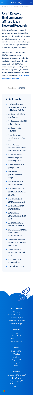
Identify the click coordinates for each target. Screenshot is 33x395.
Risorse (16, 348)
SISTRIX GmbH (16, 308)
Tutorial (16, 366)
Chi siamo (16, 312)
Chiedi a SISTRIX (16, 351)
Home (4, 6)
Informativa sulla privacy (17, 321)
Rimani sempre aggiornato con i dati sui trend (17, 215)
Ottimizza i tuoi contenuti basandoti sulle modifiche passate (17, 232)
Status (16, 387)
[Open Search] (31, 2)
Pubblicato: (12, 88)
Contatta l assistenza (16, 384)
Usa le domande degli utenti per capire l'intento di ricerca (17, 191)
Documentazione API (16, 381)
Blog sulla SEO (16, 360)
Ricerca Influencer (16, 342)
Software (16, 329)
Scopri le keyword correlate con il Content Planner (16, 138)
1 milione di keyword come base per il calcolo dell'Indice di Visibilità (17, 107)
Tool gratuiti (16, 363)
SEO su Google (16, 336)
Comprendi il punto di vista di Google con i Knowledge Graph (16, 158)
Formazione (16, 318)
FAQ (8, 6)
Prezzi (17, 333)
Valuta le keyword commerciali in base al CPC (16, 252)
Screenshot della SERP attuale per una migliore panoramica (17, 242)
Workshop (16, 354)
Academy (16, 357)
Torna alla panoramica (16, 266)
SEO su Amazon (16, 339)
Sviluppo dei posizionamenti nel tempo (15, 175)
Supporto (16, 372)
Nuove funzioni (16, 378)
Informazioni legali (16, 324)
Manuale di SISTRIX (16, 375)
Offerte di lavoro (16, 315)
